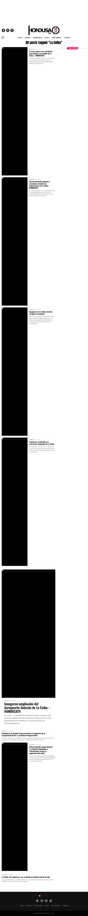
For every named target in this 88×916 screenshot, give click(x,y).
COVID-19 (20, 38)
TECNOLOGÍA (67, 38)
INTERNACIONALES (37, 38)
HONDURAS (27, 38)
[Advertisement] (44, 12)
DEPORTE (47, 38)
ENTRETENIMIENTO (56, 38)
